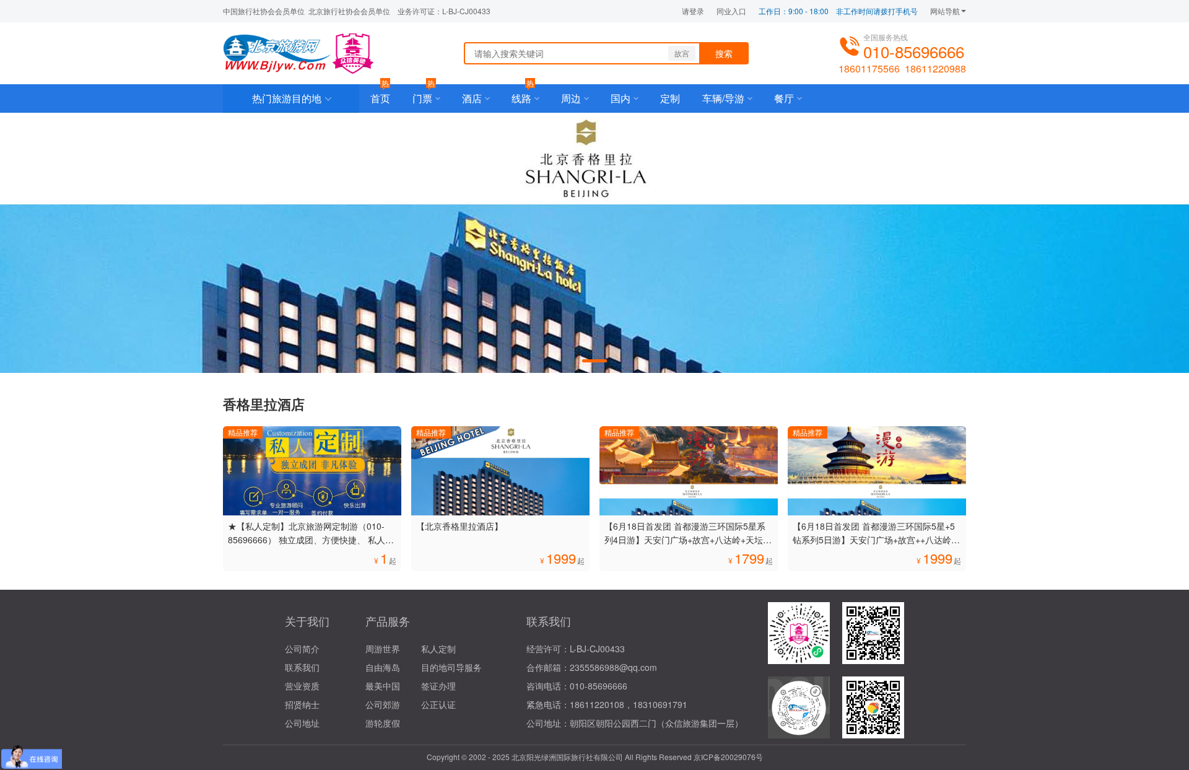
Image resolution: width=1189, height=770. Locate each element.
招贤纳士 (302, 704)
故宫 (681, 53)
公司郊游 (382, 704)
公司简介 (302, 648)
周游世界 (382, 648)
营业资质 (302, 686)
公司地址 (302, 723)
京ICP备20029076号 (728, 756)
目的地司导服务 (451, 667)
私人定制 (438, 648)
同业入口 (731, 11)
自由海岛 (382, 667)
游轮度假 (382, 723)
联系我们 (302, 667)
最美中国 (382, 686)
